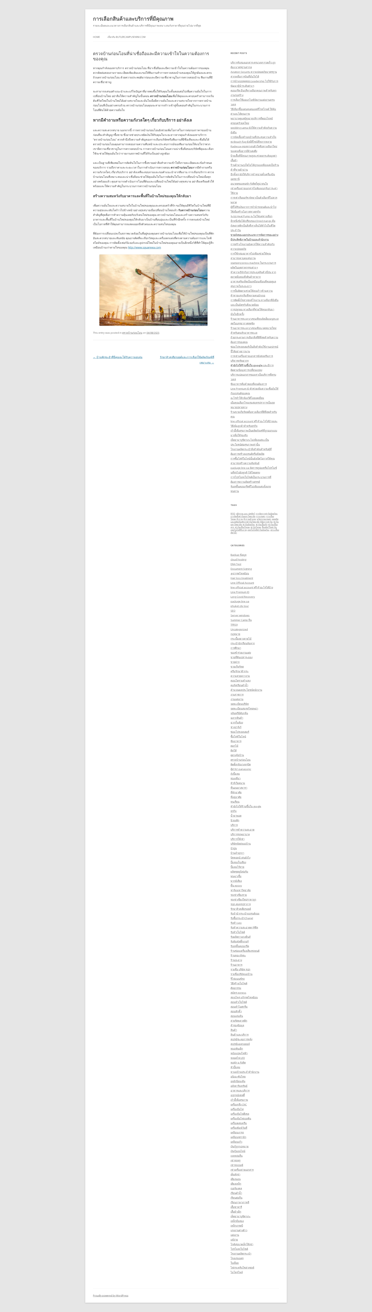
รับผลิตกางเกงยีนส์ (241, 937)
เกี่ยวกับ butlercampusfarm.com (127, 37)
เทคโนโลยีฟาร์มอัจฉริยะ (258, 530)
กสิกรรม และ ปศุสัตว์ (245, 513)
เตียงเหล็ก (236, 1183)
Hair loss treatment (242, 578)
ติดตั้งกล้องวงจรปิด (241, 764)
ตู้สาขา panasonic (241, 769)
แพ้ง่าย (234, 1239)
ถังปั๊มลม (235, 773)
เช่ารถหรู (235, 1160)
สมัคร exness (238, 992)
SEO (233, 610)
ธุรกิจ (234, 811)
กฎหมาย (235, 634)
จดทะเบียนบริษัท (240, 704)
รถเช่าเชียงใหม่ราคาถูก (243, 899)
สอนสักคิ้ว (236, 1011)
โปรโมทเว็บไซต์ (239, 1249)
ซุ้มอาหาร (236, 741)
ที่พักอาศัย (236, 792)
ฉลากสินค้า (237, 718)
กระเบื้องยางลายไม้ (241, 638)
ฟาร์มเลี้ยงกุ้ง (261, 524)
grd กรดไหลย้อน (240, 573)
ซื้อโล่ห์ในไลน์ (238, 736)
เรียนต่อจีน (236, 1197)
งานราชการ (237, 694)
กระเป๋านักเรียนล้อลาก (243, 643)
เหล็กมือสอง (237, 1221)
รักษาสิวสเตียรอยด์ (241, 909)
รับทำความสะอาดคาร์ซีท (244, 927)
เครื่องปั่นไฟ (237, 1109)
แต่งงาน (235, 1235)
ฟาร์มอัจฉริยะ (249, 524)
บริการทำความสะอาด (242, 829)
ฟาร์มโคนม (256, 527)
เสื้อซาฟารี (236, 1207)
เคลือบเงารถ (237, 1132)
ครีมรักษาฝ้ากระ (240, 671)
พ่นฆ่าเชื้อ (236, 876)
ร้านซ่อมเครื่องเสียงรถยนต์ (245, 951)
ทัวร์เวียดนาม (238, 783)
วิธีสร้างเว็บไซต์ (239, 983)
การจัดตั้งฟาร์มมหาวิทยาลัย (243, 516)
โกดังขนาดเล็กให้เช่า (242, 1244)
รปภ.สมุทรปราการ (241, 904)
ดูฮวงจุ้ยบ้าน (237, 755)
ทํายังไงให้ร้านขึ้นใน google (246, 806)
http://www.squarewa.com (144, 247)
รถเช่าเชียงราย (239, 895)
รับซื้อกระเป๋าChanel (242, 918)
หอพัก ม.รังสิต (238, 1062)
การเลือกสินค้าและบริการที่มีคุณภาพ (133, 18)
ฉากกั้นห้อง (237, 722)
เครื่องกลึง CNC (239, 1104)
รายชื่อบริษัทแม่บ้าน (241, 974)
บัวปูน (234, 848)
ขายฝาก (235, 662)
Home (96, 37)
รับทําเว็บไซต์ (238, 932)
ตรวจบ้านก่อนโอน (132, 332)
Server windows (240, 615)
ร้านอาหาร (236, 964)
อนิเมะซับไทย (238, 1076)
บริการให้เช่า (238, 839)
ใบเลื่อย (235, 1263)
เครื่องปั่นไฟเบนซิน (241, 1118)
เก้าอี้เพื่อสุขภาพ (239, 1100)
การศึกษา (236, 648)
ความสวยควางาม (240, 676)
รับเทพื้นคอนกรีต (240, 946)
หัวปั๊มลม (235, 1067)
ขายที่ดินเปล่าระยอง (241, 657)
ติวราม (240, 519)
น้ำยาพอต (236, 815)
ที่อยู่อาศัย (236, 797)
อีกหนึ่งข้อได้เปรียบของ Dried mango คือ (253, 221)
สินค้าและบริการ (240, 1034)
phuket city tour (240, 606)
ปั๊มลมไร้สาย (237, 867)
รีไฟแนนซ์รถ (238, 978)
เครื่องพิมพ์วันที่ (239, 1128)
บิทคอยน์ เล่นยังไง (240, 857)
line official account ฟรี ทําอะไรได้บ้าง (252, 587)
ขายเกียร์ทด (237, 666)
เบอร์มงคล (236, 1188)
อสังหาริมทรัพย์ (239, 1086)
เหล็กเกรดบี (237, 1225)
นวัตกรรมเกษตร (264, 519)
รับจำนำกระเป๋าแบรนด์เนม (245, 913)
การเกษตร (260, 516)
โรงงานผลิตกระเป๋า (241, 1253)
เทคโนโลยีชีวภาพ (239, 530)
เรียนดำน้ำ (236, 1193)
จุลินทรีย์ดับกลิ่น (239, 713)
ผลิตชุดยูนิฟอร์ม (239, 871)
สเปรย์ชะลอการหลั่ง (241, 1039)
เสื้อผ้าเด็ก (236, 1211)
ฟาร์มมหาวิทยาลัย (241, 890)
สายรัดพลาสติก (239, 1020)
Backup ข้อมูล (238, 555)
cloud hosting (238, 559)
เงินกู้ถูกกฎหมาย (240, 1146)
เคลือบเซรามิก (238, 1137)
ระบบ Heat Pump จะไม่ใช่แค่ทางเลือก (251, 216)
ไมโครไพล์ (237, 1272)
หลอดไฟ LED (238, 1058)
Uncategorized (239, 629)
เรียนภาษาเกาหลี (240, 1202)
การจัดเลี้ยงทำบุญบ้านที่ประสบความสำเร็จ (253, 137)
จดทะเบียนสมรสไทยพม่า (244, 708)
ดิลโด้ (234, 750)
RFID (233, 513)
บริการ (234, 825)
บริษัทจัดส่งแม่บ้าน (241, 843)
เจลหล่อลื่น (237, 1155)
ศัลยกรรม (236, 988)
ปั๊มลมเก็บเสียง (238, 862)
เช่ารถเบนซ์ (237, 1165)
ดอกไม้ (234, 746)
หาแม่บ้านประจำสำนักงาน (245, 1072)
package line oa (240, 601)
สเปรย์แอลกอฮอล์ (240, 1044)
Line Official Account (242, 582)
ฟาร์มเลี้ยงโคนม (242, 527)
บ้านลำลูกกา (237, 853)
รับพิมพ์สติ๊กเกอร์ (240, 941)
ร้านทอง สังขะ (238, 955)
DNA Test (236, 564)
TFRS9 (234, 624)
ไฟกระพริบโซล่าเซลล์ (242, 1267)
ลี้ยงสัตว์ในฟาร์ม (269, 527)
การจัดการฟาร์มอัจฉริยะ (267, 513)
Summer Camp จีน (241, 620)
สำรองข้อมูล (237, 1025)
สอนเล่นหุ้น (237, 1016)
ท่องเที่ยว (235, 778)
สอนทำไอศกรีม (239, 1006)
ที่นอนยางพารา (239, 787)
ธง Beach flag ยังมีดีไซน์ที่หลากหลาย (251, 141)
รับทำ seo (236, 923)
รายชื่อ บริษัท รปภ (240, 969)
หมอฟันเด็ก (237, 1048)
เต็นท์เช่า (235, 1174)
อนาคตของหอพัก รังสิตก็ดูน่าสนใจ (249, 183)
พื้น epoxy (236, 885)
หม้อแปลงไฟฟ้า (239, 1053)
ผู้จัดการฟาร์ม (266, 521)
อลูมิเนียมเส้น (238, 1081)
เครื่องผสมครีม (239, 1123)
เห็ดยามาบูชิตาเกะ (241, 1216)
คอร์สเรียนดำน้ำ (239, 685)
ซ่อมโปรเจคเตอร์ (240, 732)
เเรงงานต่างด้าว (239, 1230)
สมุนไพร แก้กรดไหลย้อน (244, 997)
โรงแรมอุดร (237, 1258)
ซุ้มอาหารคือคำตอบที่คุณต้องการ (249, 384)
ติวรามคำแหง (250, 519)
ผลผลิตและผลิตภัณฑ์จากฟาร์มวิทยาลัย (254, 520)
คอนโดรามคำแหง (241, 680)
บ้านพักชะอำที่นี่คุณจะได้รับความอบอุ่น (117, 357)
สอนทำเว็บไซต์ (239, 1002)
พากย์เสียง (236, 881)
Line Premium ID (240, 592)
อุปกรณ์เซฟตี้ (238, 1095)
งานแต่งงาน (237, 699)
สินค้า (234, 1030)
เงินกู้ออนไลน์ (238, 1151)
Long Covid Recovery (243, 596)
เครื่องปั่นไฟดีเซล (240, 1114)
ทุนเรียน (235, 801)
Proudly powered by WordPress (110, 1295)
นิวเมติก (235, 820)
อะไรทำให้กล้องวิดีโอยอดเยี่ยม (247, 398)
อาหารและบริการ (240, 1090)
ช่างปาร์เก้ (236, 727)
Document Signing (241, 568)
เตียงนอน (236, 1179)
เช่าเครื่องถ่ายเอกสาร (242, 1169)
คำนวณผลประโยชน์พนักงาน (246, 690)
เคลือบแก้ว (236, 1142)
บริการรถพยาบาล (240, 834)
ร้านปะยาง (236, 960)
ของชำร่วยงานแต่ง (241, 652)
